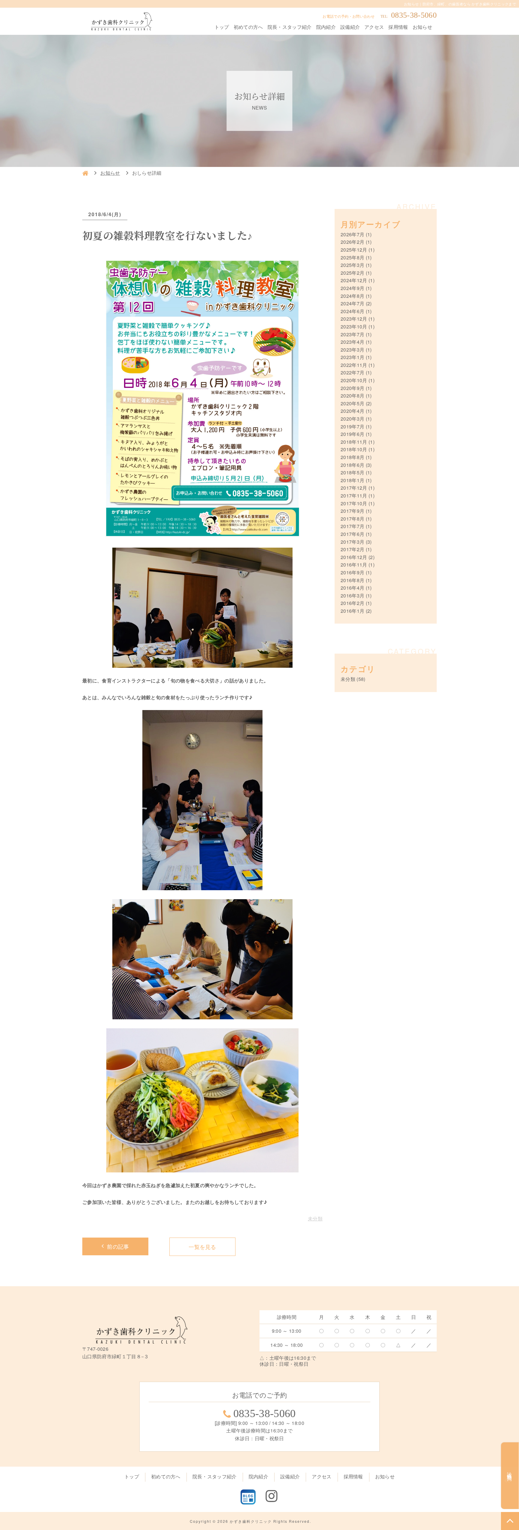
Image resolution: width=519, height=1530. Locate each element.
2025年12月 (354, 249)
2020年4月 (352, 410)
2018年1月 (352, 480)
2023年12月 (354, 318)
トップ (221, 26)
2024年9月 (352, 288)
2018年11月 (354, 441)
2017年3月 (352, 541)
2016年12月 (354, 557)
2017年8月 (352, 518)
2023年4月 (352, 341)
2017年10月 (354, 503)
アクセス (374, 26)
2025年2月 (352, 272)
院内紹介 (326, 26)
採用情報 (398, 26)
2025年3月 (352, 265)
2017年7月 (352, 526)
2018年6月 (352, 464)
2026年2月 (352, 241)
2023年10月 (354, 326)
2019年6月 (352, 434)
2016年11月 (354, 564)
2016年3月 (352, 595)
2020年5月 (352, 403)
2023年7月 (352, 334)
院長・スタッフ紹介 (290, 26)
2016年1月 (352, 610)
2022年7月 (352, 372)
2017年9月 (352, 510)
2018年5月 (352, 472)
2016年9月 (352, 572)
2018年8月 (352, 457)
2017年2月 (352, 549)
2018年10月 (354, 449)
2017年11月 (354, 495)
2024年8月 (352, 295)
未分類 (315, 1218)
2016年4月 (352, 587)
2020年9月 (352, 388)
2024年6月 (352, 311)
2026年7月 (352, 234)
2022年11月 (354, 364)
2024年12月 (354, 280)
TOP (510, 1521)
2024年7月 (352, 303)
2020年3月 (352, 418)
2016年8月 (352, 580)
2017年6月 (352, 534)
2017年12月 (354, 487)
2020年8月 (352, 395)
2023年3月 (352, 349)
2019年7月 (352, 426)
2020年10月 (354, 380)
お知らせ (422, 26)
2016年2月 (352, 603)
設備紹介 (350, 26)
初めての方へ (248, 26)
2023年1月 (352, 357)
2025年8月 (352, 257)
